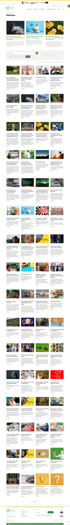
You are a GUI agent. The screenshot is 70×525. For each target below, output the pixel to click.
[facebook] (52, 6)
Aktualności (29, 9)
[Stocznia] (61, 512)
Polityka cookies (23, 513)
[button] (68, 6)
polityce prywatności (57, 523)
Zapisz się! (50, 512)
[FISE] (61, 516)
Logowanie (60, 6)
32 (61, 62)
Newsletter (48, 6)
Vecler (60, 520)
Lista (54, 62)
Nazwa (46, 62)
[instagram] (53, 6)
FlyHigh (62, 520)
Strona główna (8, 12)
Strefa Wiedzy (41, 9)
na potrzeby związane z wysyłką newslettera (44, 515)
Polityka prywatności (24, 511)
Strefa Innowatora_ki (51, 9)
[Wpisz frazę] (63, 9)
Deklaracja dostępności (24, 516)
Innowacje (35, 9)
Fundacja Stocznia (11, 520)
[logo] (10, 7)
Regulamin (22, 514)
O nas (59, 9)
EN (56, 6)
